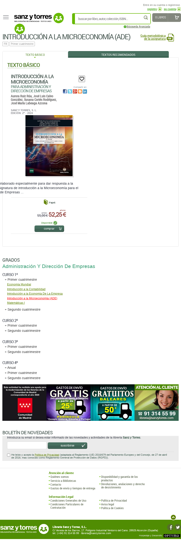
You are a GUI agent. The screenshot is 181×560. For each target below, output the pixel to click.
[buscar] (146, 17)
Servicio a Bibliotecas (63, 480)
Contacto (55, 484)
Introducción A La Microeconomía (32, 79)
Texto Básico (35, 55)
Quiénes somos (59, 476)
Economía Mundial (19, 284)
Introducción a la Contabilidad (26, 289)
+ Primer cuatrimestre (21, 279)
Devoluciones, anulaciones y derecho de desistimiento (123, 485)
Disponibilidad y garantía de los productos (119, 478)
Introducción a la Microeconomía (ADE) (32, 298)
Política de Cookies (112, 508)
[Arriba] (173, 517)
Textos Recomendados (118, 55)
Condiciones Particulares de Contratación (66, 506)
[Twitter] (177, 527)
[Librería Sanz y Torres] (37, 20)
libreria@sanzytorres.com (96, 533)
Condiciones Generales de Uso (68, 500)
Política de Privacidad (47, 454)
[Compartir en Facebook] (65, 91)
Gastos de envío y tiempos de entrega (72, 488)
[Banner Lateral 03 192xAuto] (157, 402)
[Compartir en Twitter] (70, 91)
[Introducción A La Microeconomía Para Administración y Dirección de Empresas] (49, 146)
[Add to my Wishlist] (81, 79)
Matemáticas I (16, 302)
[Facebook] (170, 527)
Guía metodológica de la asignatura (153, 37)
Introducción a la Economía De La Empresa (35, 293)
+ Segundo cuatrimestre (23, 309)
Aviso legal (107, 504)
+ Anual (10, 367)
